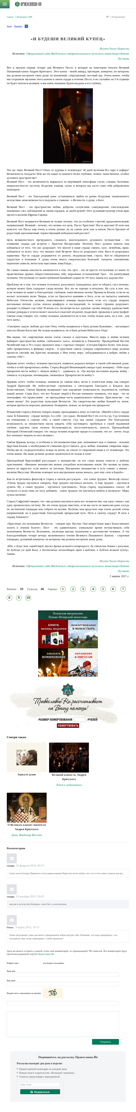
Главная (10, 16)
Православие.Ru (46, 953)
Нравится (18, 26)
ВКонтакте (28, 963)
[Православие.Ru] (28, 4)
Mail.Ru (40, 963)
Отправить (105, 1041)
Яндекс (34, 963)
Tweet (9, 26)
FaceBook (22, 963)
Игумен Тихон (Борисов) (114, 48)
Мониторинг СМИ (24, 16)
